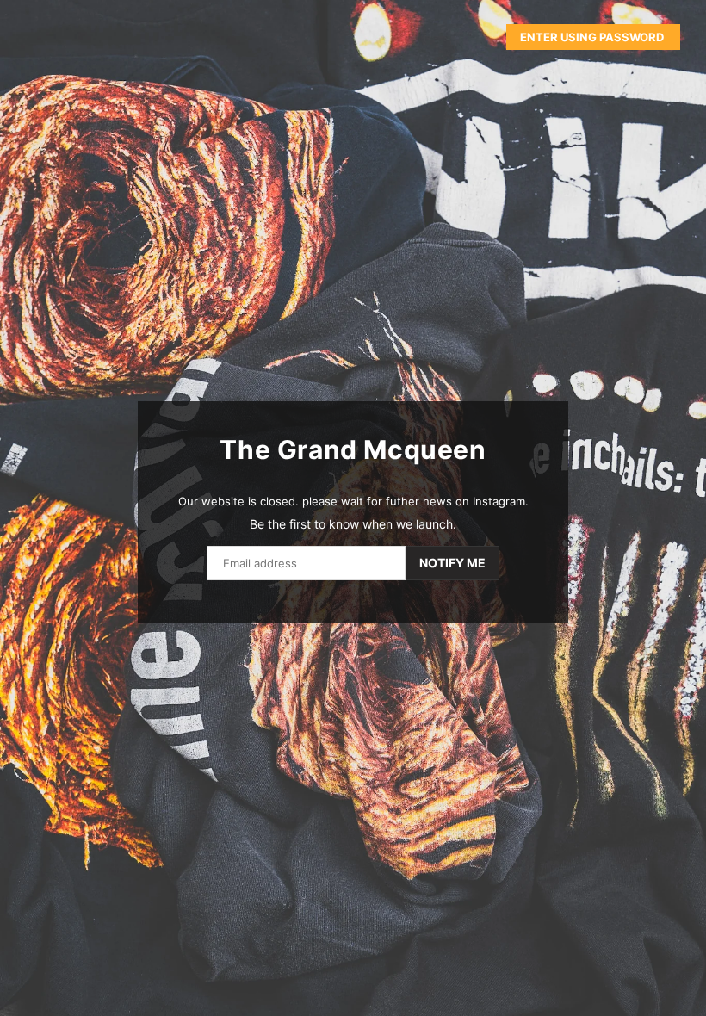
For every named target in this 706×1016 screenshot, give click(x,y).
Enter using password (593, 37)
